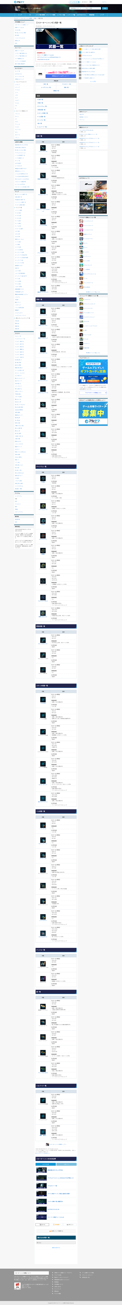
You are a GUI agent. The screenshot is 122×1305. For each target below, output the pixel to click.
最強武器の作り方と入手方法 (21, 144)
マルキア (17, 100)
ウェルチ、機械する (19, 349)
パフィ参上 (17, 462)
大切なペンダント (19, 391)
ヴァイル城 (17, 278)
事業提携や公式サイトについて (61, 1279)
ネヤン (16, 132)
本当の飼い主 (18, 383)
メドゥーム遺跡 (18, 210)
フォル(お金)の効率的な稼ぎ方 (21, 176)
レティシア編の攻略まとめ (21, 55)
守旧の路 (17, 320)
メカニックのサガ (19, 443)
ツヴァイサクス (43, 314)
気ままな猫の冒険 (19, 407)
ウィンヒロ (86, 252)
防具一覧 (46, 84)
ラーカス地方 (18, 212)
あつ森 (84, 330)
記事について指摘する (57, 1231)
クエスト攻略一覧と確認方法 (88, 52)
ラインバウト (18, 129)
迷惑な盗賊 (17, 412)
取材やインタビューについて (61, 1277)
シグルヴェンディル (43, 392)
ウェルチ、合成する (19, 357)
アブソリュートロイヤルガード (43, 210)
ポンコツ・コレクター (20, 373)
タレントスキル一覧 (19, 76)
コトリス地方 (18, 241)
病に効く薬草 (18, 433)
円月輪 (43, 482)
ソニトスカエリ (43, 920)
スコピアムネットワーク (20, 315)
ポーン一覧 (17, 160)
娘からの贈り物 (18, 428)
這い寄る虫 (17, 420)
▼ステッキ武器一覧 (42, 113)
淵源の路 (17, 326)
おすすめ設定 (18, 163)
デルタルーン (86, 343)
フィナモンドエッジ (43, 453)
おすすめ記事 (46, 1164)
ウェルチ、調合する (19, 341)
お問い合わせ (57, 1286)
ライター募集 (57, 1293)
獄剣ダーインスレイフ (43, 292)
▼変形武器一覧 (41, 109)
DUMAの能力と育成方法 (20, 147)
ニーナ (16, 92)
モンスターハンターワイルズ (90, 326)
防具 (16, 501)
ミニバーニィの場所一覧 (20, 202)
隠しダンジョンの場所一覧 (21, 194)
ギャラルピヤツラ (43, 936)
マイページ (81, 119)
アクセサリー (18, 504)
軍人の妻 (17, 467)
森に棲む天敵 (18, 362)
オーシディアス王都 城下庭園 (21, 257)
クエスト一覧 (18, 336)
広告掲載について (58, 1284)
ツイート (43, 1224)
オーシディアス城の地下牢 (21, 276)
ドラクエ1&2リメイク (88, 312)
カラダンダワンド (43, 784)
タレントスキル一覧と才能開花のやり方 (91, 65)
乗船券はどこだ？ (19, 415)
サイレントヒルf (87, 334)
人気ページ (66, 1164)
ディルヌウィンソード (43, 252)
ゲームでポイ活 (73, 2)
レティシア (17, 87)
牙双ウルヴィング (43, 367)
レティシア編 (71, 15)
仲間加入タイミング (19, 79)
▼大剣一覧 (40, 99)
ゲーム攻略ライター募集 (88, 1272)
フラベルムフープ (43, 509)
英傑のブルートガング (43, 179)
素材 (16, 506)
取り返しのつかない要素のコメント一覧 (88, 134)
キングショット (87, 256)
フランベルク (43, 240)
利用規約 (56, 1282)
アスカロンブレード (43, 194)
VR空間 (16, 299)
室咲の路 (17, 323)
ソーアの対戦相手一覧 (20, 155)
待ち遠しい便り (18, 470)
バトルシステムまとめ (20, 38)
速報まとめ (17, 40)
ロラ (16, 119)
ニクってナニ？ (18, 386)
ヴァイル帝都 (18, 281)
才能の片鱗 (17, 438)
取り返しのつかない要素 (20, 32)
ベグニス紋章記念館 (19, 307)
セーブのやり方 (18, 165)
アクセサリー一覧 (66, 84)
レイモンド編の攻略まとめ (21, 53)
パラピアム (17, 297)
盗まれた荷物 (18, 365)
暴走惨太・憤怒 (18, 488)
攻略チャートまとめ (19, 27)
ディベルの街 (18, 226)
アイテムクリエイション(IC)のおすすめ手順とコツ (93, 58)
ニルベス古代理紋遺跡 (20, 273)
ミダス (16, 95)
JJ (15, 108)
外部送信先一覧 (85, 1277)
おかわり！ (17, 449)
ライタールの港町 (19, 228)
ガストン (17, 116)
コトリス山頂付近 (19, 249)
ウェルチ (17, 126)
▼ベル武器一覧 (41, 116)
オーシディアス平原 (19, 262)
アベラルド (17, 89)
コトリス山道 (18, 247)
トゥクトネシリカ (43, 353)
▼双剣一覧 (40, 103)
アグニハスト (43, 494)
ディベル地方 (18, 220)
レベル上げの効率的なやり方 (21, 173)
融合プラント (18, 302)
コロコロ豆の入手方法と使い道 (86, 130)
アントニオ (17, 124)
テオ (16, 105)
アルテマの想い (58, 1275)
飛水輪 (43, 524)
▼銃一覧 (39, 123)
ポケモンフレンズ (87, 265)
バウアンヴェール (43, 151)
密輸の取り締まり (19, 367)
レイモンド (17, 84)
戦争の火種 (17, 422)
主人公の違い (18, 30)
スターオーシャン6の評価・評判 (22, 186)
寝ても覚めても (18, 388)
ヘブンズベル (43, 828)
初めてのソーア (18, 380)
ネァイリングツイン (43, 380)
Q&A (16, 43)
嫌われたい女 (18, 399)
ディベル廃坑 (18, 223)
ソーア (102, 15)
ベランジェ (17, 113)
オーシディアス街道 (19, 252)
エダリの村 (17, 233)
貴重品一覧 (56, 90)
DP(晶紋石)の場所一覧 (20, 199)
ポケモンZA (86, 321)
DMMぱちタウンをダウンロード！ (61, 76)
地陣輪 (43, 554)
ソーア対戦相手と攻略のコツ (88, 78)
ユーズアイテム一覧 (46, 87)
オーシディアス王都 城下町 (21, 255)
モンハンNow (86, 260)
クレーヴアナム (43, 164)
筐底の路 (17, 328)
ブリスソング (43, 858)
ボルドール (17, 134)
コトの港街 (17, 244)
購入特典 (17, 35)
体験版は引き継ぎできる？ (21, 168)
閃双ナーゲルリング (43, 338)
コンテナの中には (19, 486)
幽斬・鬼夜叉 (43, 1135)
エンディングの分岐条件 (20, 61)
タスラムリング (43, 539)
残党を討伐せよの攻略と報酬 (88, 68)
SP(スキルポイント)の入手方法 (22, 179)
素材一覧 (66, 87)
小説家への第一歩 (19, 436)
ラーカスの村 (18, 218)
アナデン (85, 247)
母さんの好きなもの (19, 472)
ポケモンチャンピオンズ (89, 304)
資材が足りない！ (19, 475)
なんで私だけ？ (18, 375)
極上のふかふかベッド (20, 378)
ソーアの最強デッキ (19, 158)
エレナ (16, 97)
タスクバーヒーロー (88, 308)
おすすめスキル (81, 15)
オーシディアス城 (19, 260)
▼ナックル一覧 (41, 120)
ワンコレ (85, 278)
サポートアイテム (19, 511)
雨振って (17, 459)
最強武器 (91, 15)
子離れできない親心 (19, 425)
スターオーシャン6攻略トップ (21, 24)
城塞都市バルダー (19, 265)
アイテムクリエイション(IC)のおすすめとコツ (50, 57)
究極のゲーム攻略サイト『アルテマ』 (63, 1272)
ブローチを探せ (18, 396)
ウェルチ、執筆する (19, 354)
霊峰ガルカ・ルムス (19, 239)
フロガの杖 (43, 703)
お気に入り (70, 1224)
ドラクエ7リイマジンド (89, 317)
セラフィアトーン (43, 843)
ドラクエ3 (85, 339)
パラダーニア (18, 304)
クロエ (16, 121)
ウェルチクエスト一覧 (20, 338)
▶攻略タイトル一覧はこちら (93, 292)
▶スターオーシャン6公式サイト (43, 1153)
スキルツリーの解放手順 (20, 181)
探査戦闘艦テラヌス (19, 289)
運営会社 (56, 1291)
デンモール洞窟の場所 (20, 204)
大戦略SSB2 (86, 348)
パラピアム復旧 (18, 480)
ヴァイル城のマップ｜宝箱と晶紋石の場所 (91, 49)
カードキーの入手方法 (20, 184)
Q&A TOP (81, 114)
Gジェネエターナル (88, 238)
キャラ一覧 (17, 71)
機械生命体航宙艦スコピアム (21, 294)
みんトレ (85, 243)
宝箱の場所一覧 (18, 197)
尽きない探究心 (18, 457)
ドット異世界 (86, 269)
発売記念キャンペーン (20, 171)
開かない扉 (17, 430)
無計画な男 (17, 417)
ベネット (17, 137)
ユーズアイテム (18, 496)
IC (30, 15)
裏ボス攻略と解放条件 (20, 63)
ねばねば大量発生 (19, 409)
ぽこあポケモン (87, 299)
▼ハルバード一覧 (42, 127)
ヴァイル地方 (18, 283)
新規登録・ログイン (83, 117)
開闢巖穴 (17, 310)
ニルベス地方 (18, 270)
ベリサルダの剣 (43, 225)
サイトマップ (57, 1289)
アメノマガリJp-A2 (43, 1072)
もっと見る (93, 81)
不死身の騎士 (18, 394)
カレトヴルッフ (43, 277)
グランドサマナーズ (88, 282)
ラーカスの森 (18, 215)
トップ (20, 15)
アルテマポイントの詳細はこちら (93, 392)
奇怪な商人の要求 (19, 483)
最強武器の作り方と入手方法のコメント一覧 (89, 138)
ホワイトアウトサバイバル (89, 274)
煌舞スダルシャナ (43, 616)
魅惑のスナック (18, 446)
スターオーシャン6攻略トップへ (57, 1144)
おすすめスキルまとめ (44, 59)
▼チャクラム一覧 (42, 106)
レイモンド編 (61, 15)
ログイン (104, 2)
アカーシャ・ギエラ (43, 601)
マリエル (17, 103)
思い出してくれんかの (20, 404)
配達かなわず (18, 441)
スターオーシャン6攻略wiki (31, 8)
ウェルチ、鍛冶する (19, 346)
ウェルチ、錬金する (19, 351)
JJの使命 (17, 478)
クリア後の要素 (40, 15)
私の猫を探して (18, 359)
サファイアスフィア (88, 221)
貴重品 (16, 509)
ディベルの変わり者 (19, 370)
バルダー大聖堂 (18, 286)
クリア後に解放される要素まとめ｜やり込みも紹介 (93, 74)
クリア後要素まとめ (19, 58)
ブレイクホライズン (43, 643)
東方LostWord (86, 287)
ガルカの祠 (17, 236)
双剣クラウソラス (43, 325)
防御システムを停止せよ (20, 451)
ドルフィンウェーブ (88, 225)
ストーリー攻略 (50, 15)
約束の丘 (17, 268)
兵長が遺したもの (19, 465)
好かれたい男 (18, 401)
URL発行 (57, 1224)
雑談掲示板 (17, 519)
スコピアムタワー (19, 312)
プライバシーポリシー (87, 1275)
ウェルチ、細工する (19, 344)
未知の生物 (17, 454)
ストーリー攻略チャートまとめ (46, 55)
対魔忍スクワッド (87, 234)
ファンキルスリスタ (88, 230)
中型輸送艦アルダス (19, 291)
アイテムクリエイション (20, 152)
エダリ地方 (17, 231)
